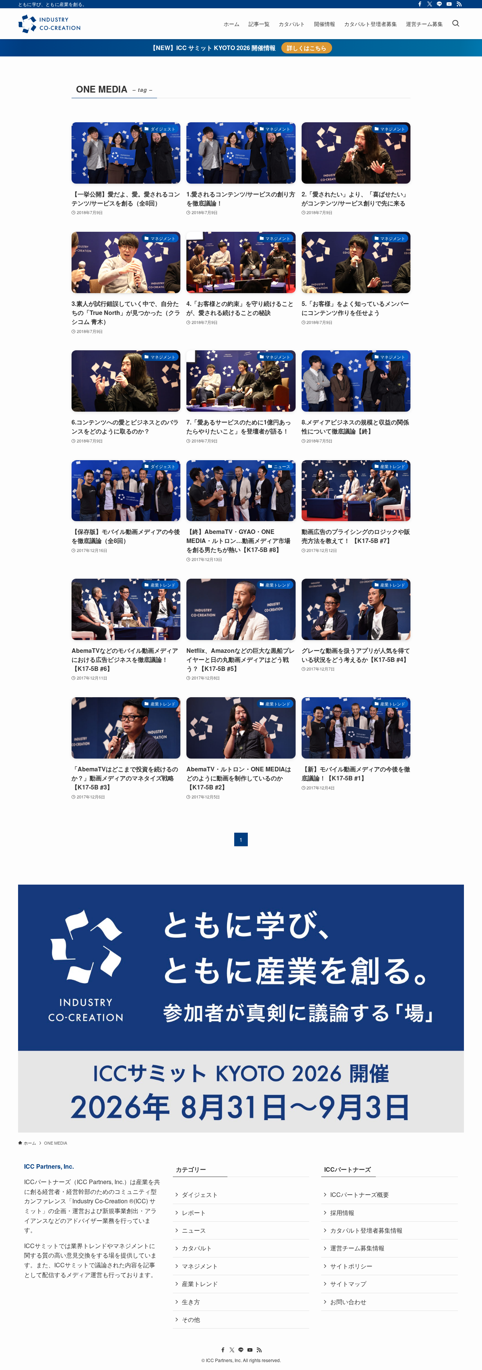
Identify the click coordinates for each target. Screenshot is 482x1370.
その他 (191, 1319)
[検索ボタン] (455, 23)
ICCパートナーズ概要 (359, 1194)
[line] (439, 4)
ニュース (194, 1230)
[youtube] (449, 4)
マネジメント (200, 1266)
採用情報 (342, 1212)
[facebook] (420, 4)
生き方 (191, 1301)
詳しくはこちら (306, 48)
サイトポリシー (351, 1266)
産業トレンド (200, 1283)
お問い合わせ (348, 1301)
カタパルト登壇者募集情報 (366, 1230)
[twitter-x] (430, 4)
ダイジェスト (200, 1194)
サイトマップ (348, 1283)
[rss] (459, 4)
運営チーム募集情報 (357, 1248)
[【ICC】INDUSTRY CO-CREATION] (49, 23)
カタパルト (197, 1248)
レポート (194, 1212)
